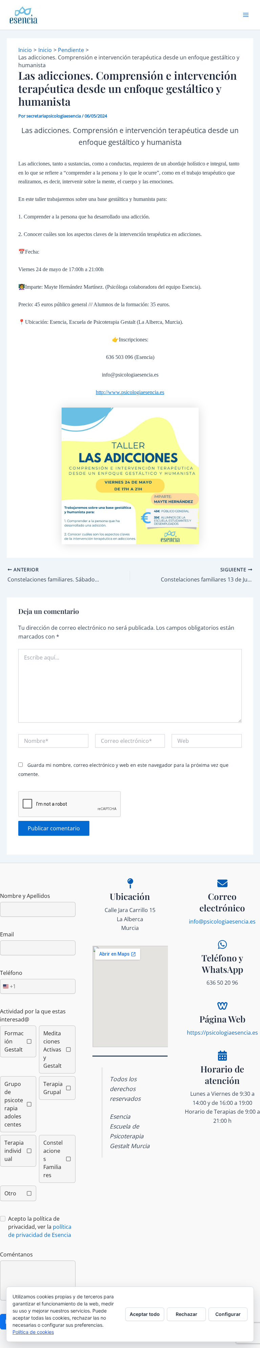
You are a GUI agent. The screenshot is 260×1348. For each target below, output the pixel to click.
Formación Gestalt (14, 1041)
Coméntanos (16, 1254)
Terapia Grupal (53, 1088)
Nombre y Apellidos (25, 896)
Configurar (228, 1314)
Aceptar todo (145, 1314)
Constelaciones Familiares (53, 1159)
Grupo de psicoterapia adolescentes (13, 1104)
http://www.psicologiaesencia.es (130, 392)
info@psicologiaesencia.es (222, 921)
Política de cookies (33, 1332)
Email (7, 934)
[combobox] (8, 986)
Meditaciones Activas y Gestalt (52, 1049)
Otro (10, 1193)
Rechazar (186, 1314)
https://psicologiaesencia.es (222, 1032)
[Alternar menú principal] (245, 14)
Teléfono (11, 973)
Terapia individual (14, 1151)
